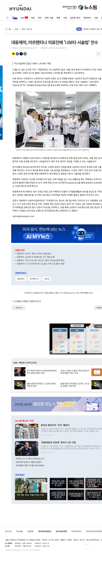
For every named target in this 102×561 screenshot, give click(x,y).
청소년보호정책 (61, 531)
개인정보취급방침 (44, 531)
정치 (40, 17)
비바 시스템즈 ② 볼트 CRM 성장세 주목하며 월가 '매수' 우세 (74, 371)
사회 (65, 17)
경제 (58, 17)
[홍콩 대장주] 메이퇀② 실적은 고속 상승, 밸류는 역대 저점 (74, 384)
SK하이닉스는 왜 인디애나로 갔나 (30, 458)
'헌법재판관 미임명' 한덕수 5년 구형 (58, 442)
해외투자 (87, 17)
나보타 (46, 278)
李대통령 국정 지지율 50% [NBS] (30, 465)
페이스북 (17, 53)
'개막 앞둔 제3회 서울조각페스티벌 (30, 495)
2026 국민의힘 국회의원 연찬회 (75, 494)
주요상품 (19, 531)
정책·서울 (49, 17)
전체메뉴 (7, 18)
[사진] (26, 430)
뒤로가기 (19, 308)
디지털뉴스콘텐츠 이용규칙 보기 (27, 300)
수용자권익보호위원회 (94, 531)
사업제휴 (30, 531)
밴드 (25, 53)
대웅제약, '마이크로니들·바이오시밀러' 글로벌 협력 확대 (40, 260)
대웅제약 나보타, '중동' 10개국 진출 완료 (34, 253)
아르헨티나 (34, 278)
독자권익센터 (76, 531)
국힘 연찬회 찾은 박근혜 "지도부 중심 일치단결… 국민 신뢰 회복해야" (94, 483)
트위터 (21, 53)
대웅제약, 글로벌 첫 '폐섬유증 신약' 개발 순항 (36, 256)
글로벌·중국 (75, 17)
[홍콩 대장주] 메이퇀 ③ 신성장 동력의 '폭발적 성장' (41, 384)
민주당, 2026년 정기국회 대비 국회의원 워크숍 (58, 494)
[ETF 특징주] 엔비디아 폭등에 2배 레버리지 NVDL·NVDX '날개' (41, 371)
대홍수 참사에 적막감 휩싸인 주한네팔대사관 (76, 483)
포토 (33, 17)
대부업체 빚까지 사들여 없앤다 (29, 462)
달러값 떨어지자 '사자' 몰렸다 (55, 425)
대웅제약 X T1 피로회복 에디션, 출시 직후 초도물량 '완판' (41, 263)
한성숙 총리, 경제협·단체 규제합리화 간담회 (58, 483)
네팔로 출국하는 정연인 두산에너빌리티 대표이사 (94, 494)
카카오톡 (13, 53)
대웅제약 (21, 278)
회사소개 (8, 531)
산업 (96, 17)
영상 (22, 17)
